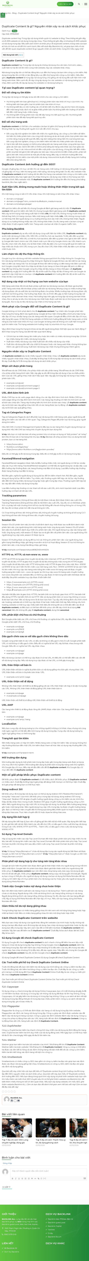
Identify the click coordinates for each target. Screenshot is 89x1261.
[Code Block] (35, 1178)
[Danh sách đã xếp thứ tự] (25, 1178)
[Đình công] (22, 1178)
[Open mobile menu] (85, 4)
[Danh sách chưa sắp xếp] (28, 1178)
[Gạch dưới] (19, 1178)
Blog (14, 31)
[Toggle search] (79, 4)
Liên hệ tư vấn (65, 4)
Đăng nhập (7, 1163)
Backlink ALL (16, 1098)
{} (41, 1178)
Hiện (20, 55)
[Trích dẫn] (32, 1178)
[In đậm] (12, 1178)
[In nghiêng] (15, 1178)
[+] (44, 1178)
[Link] (38, 1178)
